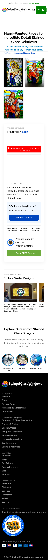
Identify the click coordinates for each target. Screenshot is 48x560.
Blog (4, 470)
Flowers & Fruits (10, 424)
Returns (6, 474)
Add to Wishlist (19, 149)
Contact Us (7, 411)
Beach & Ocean (9, 427)
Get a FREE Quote (24, 217)
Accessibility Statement (14, 407)
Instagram (7, 494)
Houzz (5, 498)
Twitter (6, 502)
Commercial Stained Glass (24, 53)
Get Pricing (7, 463)
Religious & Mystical (12, 431)
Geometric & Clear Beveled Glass (18, 420)
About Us (6, 455)
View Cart (7, 396)
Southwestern (9, 443)
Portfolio (7, 53)
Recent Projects (9, 467)
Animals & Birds (9, 435)
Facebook (6, 483)
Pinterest (6, 487)
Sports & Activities (11, 446)
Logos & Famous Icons (12, 439)
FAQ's (4, 459)
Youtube (6, 491)
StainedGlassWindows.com (26, 557)
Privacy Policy (8, 404)
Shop (4, 400)
